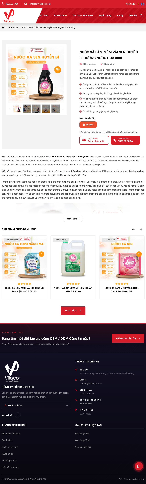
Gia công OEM (82, 433)
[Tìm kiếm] (141, 15)
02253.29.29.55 (87, 393)
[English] (142, 4)
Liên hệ (133, 15)
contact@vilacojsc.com (39, 4)
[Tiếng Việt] (139, 4)
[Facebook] (18, 415)
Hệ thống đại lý (9, 460)
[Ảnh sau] (62, 108)
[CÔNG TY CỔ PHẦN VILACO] (9, 15)
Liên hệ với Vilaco (10, 467)
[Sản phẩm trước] (133, 229)
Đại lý (120, 15)
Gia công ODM (82, 440)
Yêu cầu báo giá (83, 447)
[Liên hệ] (139, 466)
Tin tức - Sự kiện (81, 15)
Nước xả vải (13, 27)
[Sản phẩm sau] (141, 229)
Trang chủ (26, 15)
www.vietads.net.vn (136, 479)
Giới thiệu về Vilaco (11, 433)
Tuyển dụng (105, 15)
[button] (36, 75)
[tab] (17, 109)
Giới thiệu (42, 15)
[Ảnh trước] (10, 108)
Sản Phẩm (59, 15)
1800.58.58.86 (12, 4)
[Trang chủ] (3, 27)
